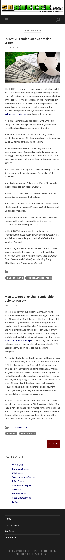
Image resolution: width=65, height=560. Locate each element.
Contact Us (10, 537)
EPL (11, 271)
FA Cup (15, 501)
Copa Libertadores (21, 497)
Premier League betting (40, 278)
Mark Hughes (28, 433)
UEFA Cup (17, 489)
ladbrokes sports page (16, 114)
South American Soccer (23, 477)
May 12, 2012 (11, 305)
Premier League (15, 278)
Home (8, 518)
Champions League (21, 485)
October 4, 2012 (13, 47)
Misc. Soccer (18, 481)
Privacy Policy (12, 524)
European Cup (19, 493)
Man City (11, 433)
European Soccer (21, 427)
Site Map (9, 531)
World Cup (17, 464)
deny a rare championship (18, 340)
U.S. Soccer (17, 473)
